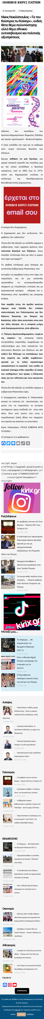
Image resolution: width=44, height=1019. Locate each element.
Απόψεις (23, 11)
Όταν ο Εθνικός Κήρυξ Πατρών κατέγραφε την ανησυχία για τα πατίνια (26, 889)
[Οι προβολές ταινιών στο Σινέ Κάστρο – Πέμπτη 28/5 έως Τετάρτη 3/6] (8, 527)
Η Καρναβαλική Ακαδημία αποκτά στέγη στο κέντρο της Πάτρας (27, 678)
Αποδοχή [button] (21, 1014)
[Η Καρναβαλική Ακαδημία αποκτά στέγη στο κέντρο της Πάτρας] (8, 680)
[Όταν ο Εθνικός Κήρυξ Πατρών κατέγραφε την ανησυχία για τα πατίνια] (8, 663)
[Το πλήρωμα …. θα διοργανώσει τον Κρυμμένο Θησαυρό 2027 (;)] (8, 645)
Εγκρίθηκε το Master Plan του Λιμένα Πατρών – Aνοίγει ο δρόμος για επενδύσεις (27, 932)
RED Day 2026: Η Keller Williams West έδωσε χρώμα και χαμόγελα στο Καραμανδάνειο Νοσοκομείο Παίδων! (27, 917)
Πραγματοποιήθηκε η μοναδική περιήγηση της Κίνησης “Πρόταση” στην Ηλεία (26, 859)
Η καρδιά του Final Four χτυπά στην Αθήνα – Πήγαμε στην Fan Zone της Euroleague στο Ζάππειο (27, 954)
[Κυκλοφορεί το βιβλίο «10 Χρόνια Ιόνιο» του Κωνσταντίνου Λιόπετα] (7, 792)
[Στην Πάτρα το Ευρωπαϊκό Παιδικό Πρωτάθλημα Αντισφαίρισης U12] (7, 969)
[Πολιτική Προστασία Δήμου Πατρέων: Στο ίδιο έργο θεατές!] (7, 745)
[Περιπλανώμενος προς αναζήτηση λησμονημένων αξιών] (7, 756)
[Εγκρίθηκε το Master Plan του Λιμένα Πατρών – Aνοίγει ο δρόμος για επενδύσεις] (7, 932)
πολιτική (18, 1010)
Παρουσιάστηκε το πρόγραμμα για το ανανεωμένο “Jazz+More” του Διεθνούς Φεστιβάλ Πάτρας (27, 819)
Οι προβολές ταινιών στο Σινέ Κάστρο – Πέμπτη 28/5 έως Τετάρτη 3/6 (30, 525)
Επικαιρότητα (28, 11)
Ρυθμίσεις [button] (30, 1014)
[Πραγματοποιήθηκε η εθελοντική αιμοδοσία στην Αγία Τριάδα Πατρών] (8, 567)
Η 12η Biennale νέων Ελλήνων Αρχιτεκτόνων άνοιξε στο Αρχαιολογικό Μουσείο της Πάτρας (27, 874)
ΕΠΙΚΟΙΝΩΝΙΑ (22, 991)
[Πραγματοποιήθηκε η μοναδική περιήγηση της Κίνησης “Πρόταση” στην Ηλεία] (7, 859)
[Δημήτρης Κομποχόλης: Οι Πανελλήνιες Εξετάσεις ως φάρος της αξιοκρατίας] (7, 730)
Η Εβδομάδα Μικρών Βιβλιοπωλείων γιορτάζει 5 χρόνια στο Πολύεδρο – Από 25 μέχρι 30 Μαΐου (27, 804)
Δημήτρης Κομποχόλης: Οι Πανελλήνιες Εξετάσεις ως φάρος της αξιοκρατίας (27, 729)
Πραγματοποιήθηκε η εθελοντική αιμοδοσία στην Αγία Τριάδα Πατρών (29, 565)
